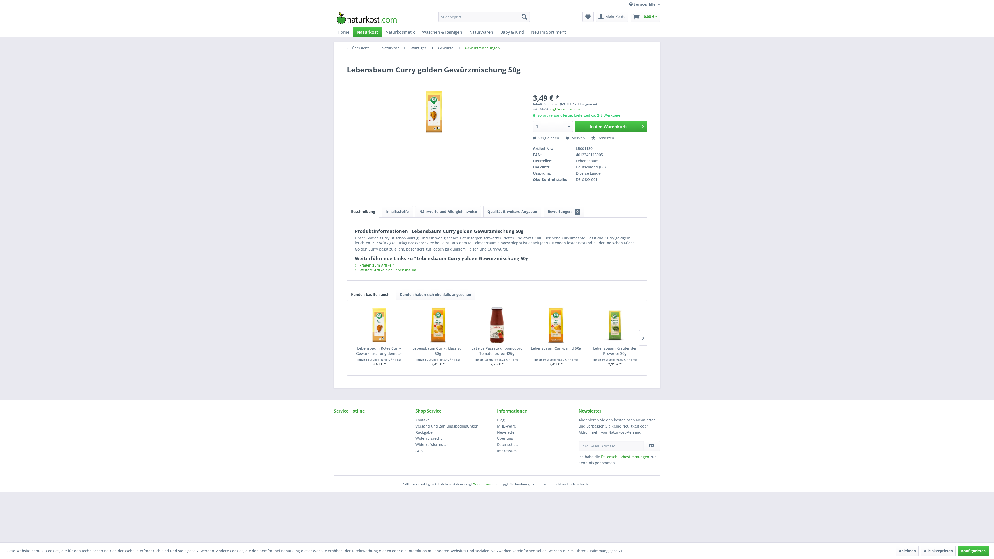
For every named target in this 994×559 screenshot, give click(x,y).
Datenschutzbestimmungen (625, 456)
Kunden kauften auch (370, 294)
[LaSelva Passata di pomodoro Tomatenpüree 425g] (497, 325)
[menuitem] (484, 17)
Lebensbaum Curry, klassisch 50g (438, 351)
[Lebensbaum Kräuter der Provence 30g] (614, 325)
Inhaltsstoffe (397, 211)
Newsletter (506, 432)
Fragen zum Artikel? (376, 265)
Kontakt (422, 419)
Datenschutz (508, 444)
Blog (501, 419)
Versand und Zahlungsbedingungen (446, 426)
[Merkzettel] (588, 17)
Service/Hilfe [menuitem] (644, 4)
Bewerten (605, 138)
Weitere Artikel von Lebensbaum (387, 270)
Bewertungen (563, 211)
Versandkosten (484, 484)
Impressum (507, 450)
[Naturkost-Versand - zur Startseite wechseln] (367, 18)
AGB (419, 450)
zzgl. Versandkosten (565, 109)
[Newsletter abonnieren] (652, 446)
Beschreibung (363, 211)
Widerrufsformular (431, 444)
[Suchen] (524, 17)
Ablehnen (907, 550)
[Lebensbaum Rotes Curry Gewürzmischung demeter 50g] (379, 325)
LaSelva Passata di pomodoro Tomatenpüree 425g (497, 351)
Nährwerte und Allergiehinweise (448, 211)
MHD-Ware (506, 426)
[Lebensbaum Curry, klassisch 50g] (438, 325)
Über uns (505, 438)
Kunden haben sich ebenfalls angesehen (435, 294)
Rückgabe (424, 432)
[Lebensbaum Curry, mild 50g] (556, 325)
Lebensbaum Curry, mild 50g (556, 348)
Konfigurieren (973, 550)
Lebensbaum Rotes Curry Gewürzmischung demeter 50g (379, 351)
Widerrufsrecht (428, 438)
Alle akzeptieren (938, 550)
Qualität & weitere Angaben (512, 211)
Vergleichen (548, 138)
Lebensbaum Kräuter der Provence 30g (615, 351)
